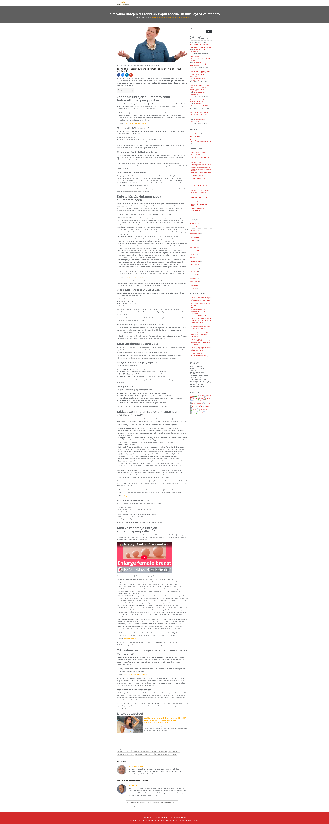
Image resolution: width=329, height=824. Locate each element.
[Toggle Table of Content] (130, 90)
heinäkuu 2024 (194, 281)
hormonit (203, 201)
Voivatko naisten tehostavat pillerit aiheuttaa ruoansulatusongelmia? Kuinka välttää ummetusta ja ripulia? (200, 46)
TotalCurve (193, 215)
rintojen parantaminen (124, 751)
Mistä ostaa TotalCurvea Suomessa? (201, 316)
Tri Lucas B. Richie (139, 65)
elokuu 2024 (193, 278)
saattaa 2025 (193, 254)
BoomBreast (203, 152)
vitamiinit (199, 215)
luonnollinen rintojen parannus (144, 754)
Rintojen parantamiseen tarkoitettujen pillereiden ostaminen (200, 140)
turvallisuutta (208, 212)
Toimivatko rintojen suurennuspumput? (135, 277)
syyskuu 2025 (194, 247)
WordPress (196, 820)
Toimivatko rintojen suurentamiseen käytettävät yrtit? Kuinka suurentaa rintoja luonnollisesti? (201, 320)
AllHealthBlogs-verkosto (178, 817)
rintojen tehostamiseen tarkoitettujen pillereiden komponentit (201, 170)
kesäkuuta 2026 (194, 223)
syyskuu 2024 (194, 275)
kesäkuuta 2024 (194, 285)
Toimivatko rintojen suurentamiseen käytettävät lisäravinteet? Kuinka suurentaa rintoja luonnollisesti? (201, 299)
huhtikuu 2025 (194, 257)
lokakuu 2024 (194, 271)
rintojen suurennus (174, 751)
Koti (136, 17)
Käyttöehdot (147, 817)
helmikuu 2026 (194, 237)
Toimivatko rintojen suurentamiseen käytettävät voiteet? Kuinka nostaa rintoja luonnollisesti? (201, 348)
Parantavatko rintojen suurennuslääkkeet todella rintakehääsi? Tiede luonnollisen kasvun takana (151, 806)
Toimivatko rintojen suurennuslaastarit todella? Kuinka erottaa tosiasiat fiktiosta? (201, 326)
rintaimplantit (194, 185)
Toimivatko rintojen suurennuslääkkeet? (135, 123)
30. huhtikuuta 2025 (125, 65)
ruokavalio (197, 192)
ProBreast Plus (194, 212)
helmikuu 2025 (194, 264)
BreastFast (201, 190)
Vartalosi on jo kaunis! (129, 638)
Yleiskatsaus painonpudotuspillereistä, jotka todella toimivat (199, 63)
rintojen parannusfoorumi (196, 162)
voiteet (192, 192)
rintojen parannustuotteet (159, 751)
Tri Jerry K (133, 785)
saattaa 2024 (193, 288)
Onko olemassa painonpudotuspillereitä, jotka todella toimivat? (201, 58)
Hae (191, 28)
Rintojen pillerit (194, 136)
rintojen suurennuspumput (126, 754)
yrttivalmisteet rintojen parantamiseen (199, 198)
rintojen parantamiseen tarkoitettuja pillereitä (200, 167)
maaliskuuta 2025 (195, 261)
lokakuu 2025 (194, 244)
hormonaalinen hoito (195, 201)
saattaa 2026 (193, 227)
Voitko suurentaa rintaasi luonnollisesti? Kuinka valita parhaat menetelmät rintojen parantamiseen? (165, 720)
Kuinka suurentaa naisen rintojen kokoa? (135, 674)
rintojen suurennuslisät (195, 183)
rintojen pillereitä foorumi (196, 188)
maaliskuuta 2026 (195, 233)
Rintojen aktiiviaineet (195, 154)
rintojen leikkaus (194, 190)
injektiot (208, 201)
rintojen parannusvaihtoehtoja (141, 751)
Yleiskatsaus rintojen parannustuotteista (154, 820)
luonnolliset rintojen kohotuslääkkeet (165, 754)
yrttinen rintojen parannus (197, 194)
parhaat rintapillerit (195, 152)
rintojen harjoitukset (206, 183)
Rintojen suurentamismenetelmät (133, 496)
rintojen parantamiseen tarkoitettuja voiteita (200, 160)
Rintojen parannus (144, 17)
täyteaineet (203, 192)
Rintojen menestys (207, 188)
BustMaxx (207, 190)
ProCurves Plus (201, 212)
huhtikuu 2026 (194, 230)
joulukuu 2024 (194, 268)
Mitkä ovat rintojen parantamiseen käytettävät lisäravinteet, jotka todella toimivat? (153, 802)
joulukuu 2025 (194, 240)
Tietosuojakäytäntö (161, 817)
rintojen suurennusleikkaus (197, 175)
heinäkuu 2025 (194, 251)
